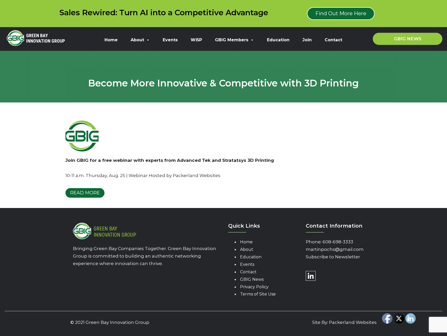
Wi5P (196, 39)
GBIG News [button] (407, 38)
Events (170, 39)
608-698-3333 (338, 241)
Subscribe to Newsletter (333, 256)
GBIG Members (231, 39)
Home (111, 39)
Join (307, 39)
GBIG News (252, 279)
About (137, 39)
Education (278, 39)
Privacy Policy (254, 286)
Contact (333, 39)
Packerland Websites (353, 322)
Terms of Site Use (258, 294)
